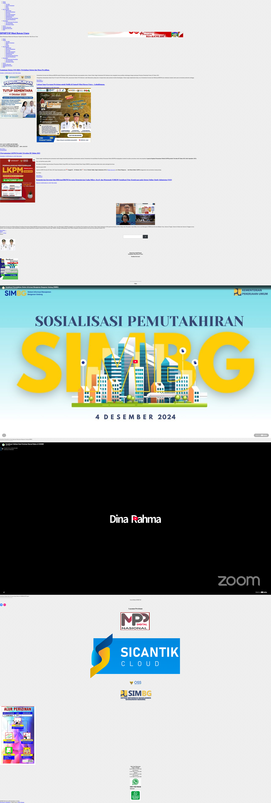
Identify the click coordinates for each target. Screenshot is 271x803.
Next (5, 233)
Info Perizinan (6, 9)
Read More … (40, 80)
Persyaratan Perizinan (10, 14)
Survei (4, 25)
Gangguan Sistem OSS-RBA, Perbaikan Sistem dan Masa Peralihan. (24, 70)
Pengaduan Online (10, 24)
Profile (4, 3)
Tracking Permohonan (11, 19)
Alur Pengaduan (9, 23)
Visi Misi (8, 4)
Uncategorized (3, 150)
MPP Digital (8, 10)
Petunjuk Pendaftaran (10, 11)
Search (1, 234)
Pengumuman (40, 81)
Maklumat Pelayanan (7, 28)
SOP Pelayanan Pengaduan (12, 22)
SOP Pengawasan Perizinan (12, 18)
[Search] (145, 236)
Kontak (7, 8)
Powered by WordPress (5, 802)
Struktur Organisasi (10, 5)
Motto (7, 6)
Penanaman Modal (10, 15)
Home (4, 1)
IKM (4, 29)
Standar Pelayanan (7, 27)
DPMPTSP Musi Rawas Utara (14, 33)
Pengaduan (5, 20)
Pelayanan (8, 13)
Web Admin (18, 73)
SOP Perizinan (9, 17)
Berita (1, 231)
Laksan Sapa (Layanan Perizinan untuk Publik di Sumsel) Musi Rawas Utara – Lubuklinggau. (71, 84)
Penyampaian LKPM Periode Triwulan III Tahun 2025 (20, 153)
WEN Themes (21, 802)
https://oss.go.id (111, 169)
